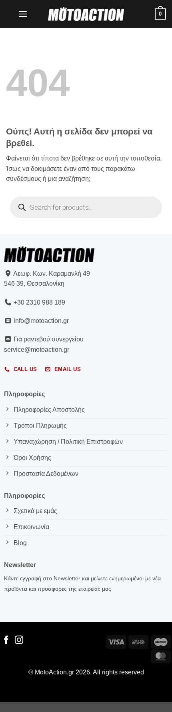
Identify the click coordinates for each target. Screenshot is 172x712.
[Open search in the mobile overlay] (86, 207)
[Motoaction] (86, 14)
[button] (23, 14)
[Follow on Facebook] (6, 640)
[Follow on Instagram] (19, 640)
